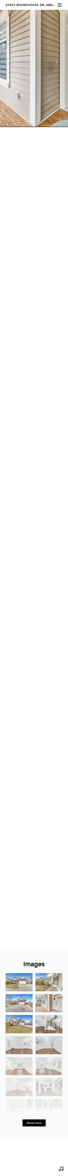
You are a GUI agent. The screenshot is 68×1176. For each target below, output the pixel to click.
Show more (34, 1123)
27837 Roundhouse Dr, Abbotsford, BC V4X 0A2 (31, 5)
